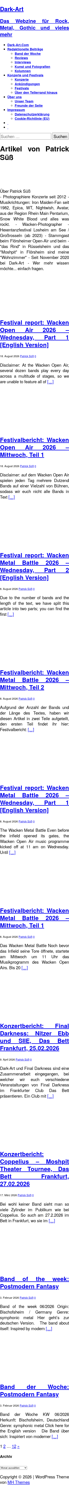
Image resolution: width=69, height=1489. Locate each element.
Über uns (14, 97)
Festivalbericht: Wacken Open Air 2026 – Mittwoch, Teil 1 (34, 447)
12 (14, 1446)
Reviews (21, 57)
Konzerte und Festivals (25, 75)
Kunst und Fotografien (32, 66)
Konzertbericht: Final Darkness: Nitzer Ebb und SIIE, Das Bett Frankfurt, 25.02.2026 (34, 1036)
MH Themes (19, 1482)
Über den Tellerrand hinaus (36, 92)
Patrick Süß (27, 356)
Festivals (22, 88)
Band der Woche (28, 53)
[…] (50, 381)
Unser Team (24, 101)
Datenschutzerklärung (32, 114)
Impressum (16, 109)
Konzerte (22, 79)
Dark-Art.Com (18, 44)
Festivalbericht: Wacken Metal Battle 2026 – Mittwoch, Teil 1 (34, 917)
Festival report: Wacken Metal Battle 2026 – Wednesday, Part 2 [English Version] (34, 566)
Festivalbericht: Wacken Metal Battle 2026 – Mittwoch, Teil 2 (34, 679)
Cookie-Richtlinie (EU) (32, 118)
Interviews (23, 62)
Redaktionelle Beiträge (25, 49)
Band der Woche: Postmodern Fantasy (34, 1390)
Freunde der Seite (29, 105)
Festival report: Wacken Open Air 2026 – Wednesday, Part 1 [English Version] (34, 333)
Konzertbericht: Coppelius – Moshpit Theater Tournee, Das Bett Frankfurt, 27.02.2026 (34, 1168)
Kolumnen (23, 70)
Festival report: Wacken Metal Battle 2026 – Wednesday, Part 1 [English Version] (34, 798)
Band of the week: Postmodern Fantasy (34, 1282)
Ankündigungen (27, 83)
